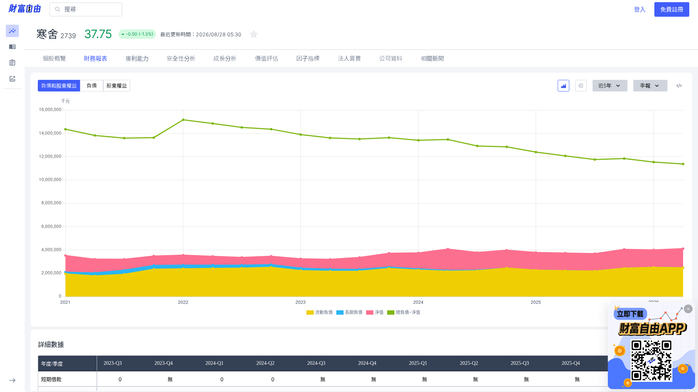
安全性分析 (181, 58)
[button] (12, 31)
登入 (640, 9)
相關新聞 (432, 58)
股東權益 (117, 85)
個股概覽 (54, 58)
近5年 (604, 85)
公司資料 (390, 58)
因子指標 (308, 58)
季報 (645, 85)
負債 (92, 85)
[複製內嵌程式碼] (679, 85)
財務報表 (95, 58)
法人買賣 (349, 58)
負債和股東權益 (59, 85)
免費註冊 (671, 9)
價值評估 (266, 58)
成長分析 (225, 58)
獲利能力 (137, 58)
